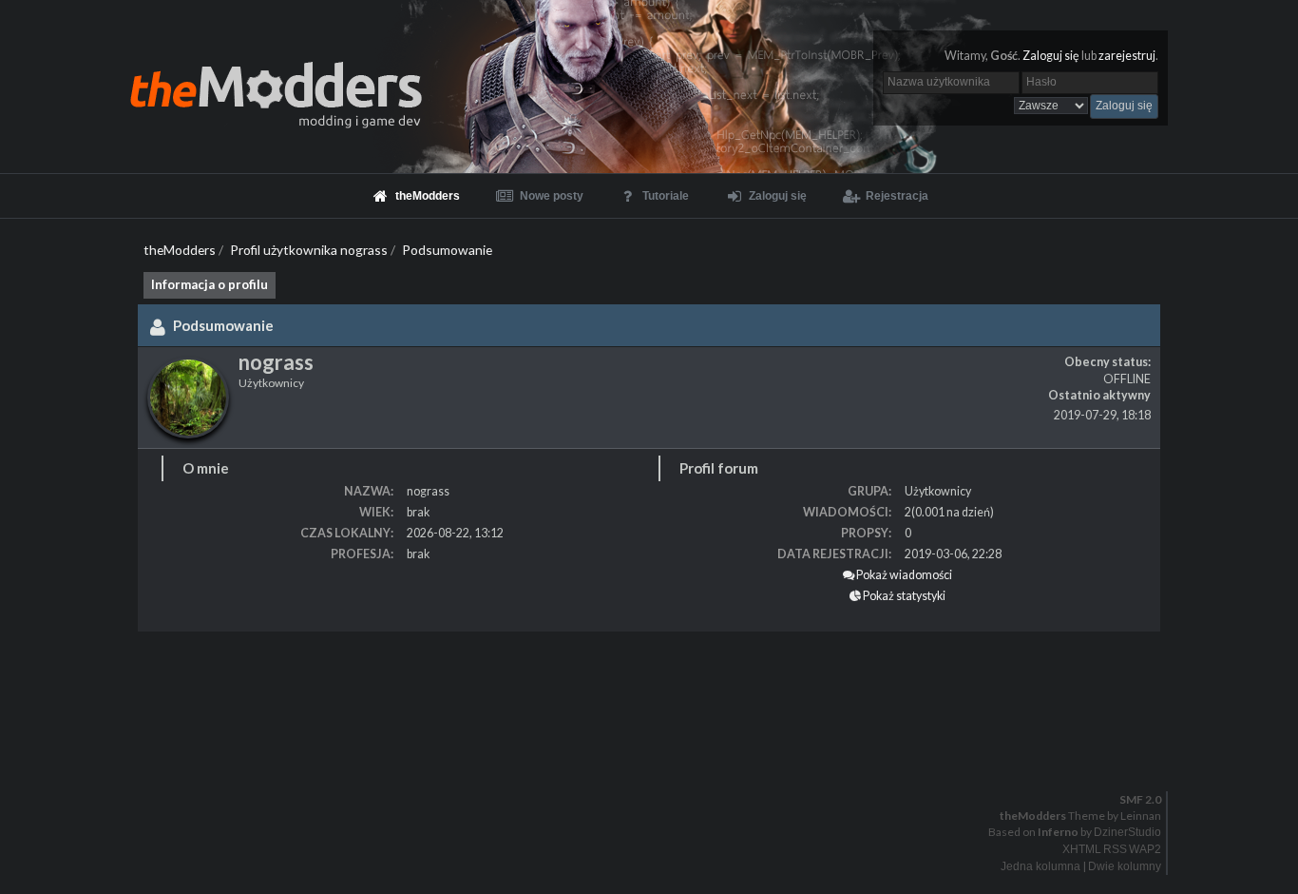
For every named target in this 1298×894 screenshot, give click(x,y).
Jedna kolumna (1040, 866)
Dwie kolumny (1124, 866)
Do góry (656, 759)
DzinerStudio (1127, 832)
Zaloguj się (1050, 56)
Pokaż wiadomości (903, 575)
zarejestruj (1126, 56)
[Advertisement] (570, 688)
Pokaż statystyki (903, 596)
